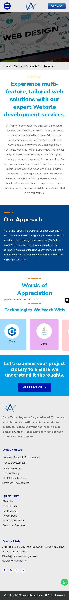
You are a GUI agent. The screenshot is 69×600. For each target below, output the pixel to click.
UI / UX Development (14, 478)
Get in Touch (32, 387)
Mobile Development (14, 463)
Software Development (15, 483)
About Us (7, 501)
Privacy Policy (10, 516)
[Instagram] (11, 570)
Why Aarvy (56, 6)
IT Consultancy (10, 473)
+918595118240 (16, 561)
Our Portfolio (9, 511)
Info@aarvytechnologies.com (22, 556)
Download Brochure (13, 525)
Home (7, 66)
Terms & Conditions (13, 520)
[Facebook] (4, 570)
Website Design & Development (34, 66)
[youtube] (23, 570)
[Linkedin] (17, 570)
